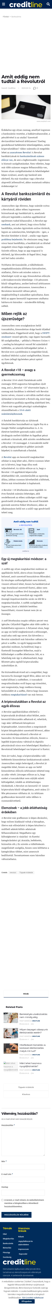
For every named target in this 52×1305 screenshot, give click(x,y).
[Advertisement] (26, 47)
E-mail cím (7, 1174)
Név (4, 1161)
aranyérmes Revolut (20, 152)
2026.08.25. (25, 1024)
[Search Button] (48, 4)
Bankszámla (16, 17)
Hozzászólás (8, 1125)
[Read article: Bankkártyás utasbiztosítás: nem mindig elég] (11, 1018)
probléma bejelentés (12, 239)
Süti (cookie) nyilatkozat (33, 1298)
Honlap (4, 1187)
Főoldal (6, 17)
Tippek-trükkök (26, 873)
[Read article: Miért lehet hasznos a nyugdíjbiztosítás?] (11, 1067)
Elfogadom (27, 1301)
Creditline (36, 1021)
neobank (5, 224)
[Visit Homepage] (25, 4)
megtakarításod (19, 694)
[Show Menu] (3, 4)
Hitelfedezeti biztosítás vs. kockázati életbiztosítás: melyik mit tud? (32, 1048)
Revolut (8, 457)
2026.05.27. (25, 1058)
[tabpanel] (26, 1038)
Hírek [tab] (26, 994)
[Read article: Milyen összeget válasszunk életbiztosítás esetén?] (11, 1033)
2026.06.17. (25, 1039)
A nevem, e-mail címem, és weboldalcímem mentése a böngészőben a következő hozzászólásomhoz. (24, 1203)
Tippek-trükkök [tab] (26, 1087)
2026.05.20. (25, 1073)
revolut (13, 873)
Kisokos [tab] (26, 1094)
